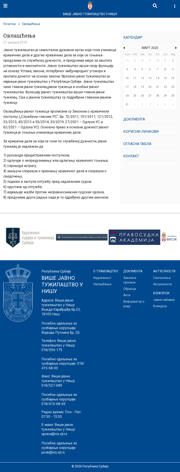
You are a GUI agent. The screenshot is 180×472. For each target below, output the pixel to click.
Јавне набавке (164, 300)
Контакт (131, 156)
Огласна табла (137, 144)
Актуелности (162, 284)
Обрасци (129, 289)
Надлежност (102, 278)
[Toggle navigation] (5, 5)
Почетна (9, 24)
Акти (126, 295)
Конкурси (160, 306)
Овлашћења (102, 284)
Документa (134, 119)
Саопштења (162, 278)
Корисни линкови (141, 131)
